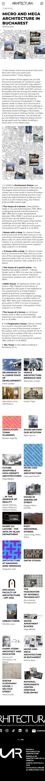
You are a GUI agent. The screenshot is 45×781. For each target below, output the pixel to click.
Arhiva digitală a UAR (35, 764)
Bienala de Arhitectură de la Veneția (35, 758)
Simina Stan (8, 26)
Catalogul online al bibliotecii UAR (35, 769)
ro (19, 739)
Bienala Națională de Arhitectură (33, 751)
